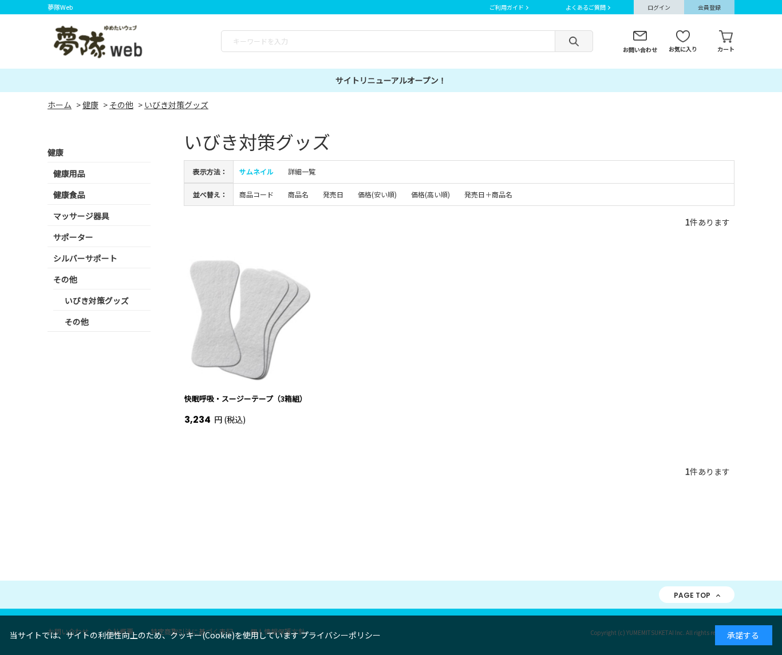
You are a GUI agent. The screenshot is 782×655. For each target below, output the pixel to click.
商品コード (256, 194)
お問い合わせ (640, 49)
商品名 (298, 194)
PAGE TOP (692, 595)
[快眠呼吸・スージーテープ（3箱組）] (247, 319)
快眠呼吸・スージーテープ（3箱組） (245, 398)
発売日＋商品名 (488, 194)
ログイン (658, 7)
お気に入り (683, 49)
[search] (574, 41)
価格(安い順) (377, 194)
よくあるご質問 (586, 7)
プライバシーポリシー (341, 635)
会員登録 (709, 7)
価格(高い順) (430, 194)
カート (725, 49)
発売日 (333, 194)
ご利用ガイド (506, 7)
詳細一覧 (301, 171)
